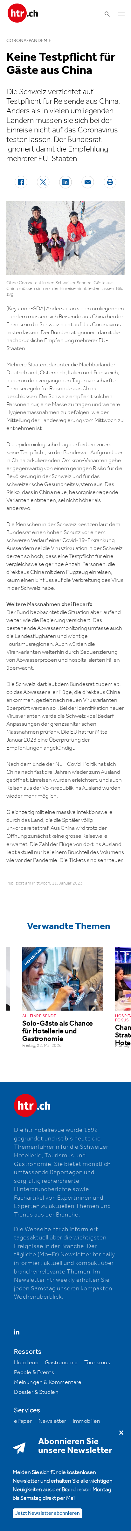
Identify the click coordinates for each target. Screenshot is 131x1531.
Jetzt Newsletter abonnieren (47, 1513)
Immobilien (86, 1421)
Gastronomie (61, 1362)
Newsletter (52, 1421)
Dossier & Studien (36, 1392)
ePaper (23, 1421)
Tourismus (97, 1362)
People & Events (34, 1372)
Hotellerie (26, 1362)
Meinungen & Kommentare (47, 1382)
